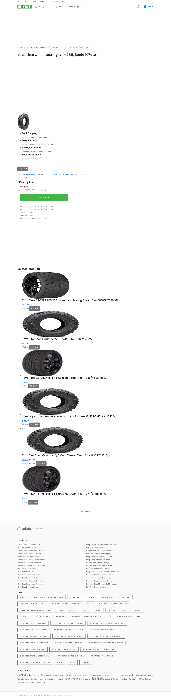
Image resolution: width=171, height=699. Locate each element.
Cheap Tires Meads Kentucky (98, 578)
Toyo (77, 174)
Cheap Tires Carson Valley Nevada (31, 560)
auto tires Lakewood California (48, 597)
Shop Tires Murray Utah (102, 656)
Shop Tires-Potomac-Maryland (68, 630)
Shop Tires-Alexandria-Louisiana (87, 617)
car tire (75, 675)
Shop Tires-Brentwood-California (124, 617)
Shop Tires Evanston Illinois (32, 649)
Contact (42, 1)
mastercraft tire (147, 675)
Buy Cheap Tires (108, 597)
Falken (80, 675)
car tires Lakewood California (66, 604)
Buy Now (23, 168)
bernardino (75, 597)
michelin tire (28, 679)
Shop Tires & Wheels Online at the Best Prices (44, 695)
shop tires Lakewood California (70, 656)
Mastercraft (137, 675)
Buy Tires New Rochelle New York (30, 581)
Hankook (94, 675)
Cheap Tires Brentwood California (31, 566)
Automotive (29, 47)
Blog (34, 1)
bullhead (91, 597)
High (99, 675)
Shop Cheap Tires (42, 617)
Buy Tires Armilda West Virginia (98, 553)
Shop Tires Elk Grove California (29, 578)
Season (115, 678)
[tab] (88, 177)
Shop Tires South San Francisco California (103, 544)
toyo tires (83, 174)
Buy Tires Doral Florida (95, 547)
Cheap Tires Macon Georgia (97, 563)
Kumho (118, 675)
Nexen (36, 679)
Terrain (132, 679)
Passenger (60, 679)
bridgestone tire (59, 675)
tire (138, 678)
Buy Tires (126, 597)
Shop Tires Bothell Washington (34, 643)
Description (28, 177)
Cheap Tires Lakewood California (30, 550)
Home (19, 1)
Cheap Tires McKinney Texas (29, 553)
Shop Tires (60, 617)
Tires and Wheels (42, 47)
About (27, 1)
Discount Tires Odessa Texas (98, 569)
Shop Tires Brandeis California (98, 560)
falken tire (87, 675)
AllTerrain (37, 675)
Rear (109, 679)
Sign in (150, 7)
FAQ (63, 1)
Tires (72, 174)
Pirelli (82, 679)
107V (47, 174)
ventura (85, 662)
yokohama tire (41, 682)
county (72, 610)
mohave (125, 610)
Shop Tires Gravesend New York (99, 557)
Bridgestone (50, 675)
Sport (126, 679)
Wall (26, 682)
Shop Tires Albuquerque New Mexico (106, 636)
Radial (97, 678)
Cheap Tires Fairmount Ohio (28, 544)
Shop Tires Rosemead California (30, 584)
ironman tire (111, 675)
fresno (98, 610)
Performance (72, 678)
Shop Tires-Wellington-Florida (69, 636)
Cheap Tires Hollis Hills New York (99, 566)
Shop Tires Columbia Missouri (68, 643)
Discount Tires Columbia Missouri (99, 575)
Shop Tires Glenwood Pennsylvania (98, 649)
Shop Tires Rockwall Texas (27, 547)
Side (122, 679)
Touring (148, 679)
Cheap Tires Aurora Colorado (29, 563)
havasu (111, 610)
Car (70, 675)
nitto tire (53, 679)
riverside (24, 617)
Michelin (20, 679)
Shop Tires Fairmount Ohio (64, 649)
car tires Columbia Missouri (32, 604)
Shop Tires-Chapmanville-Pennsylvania (107, 623)
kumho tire (124, 675)
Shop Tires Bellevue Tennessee (29, 572)
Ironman (103, 675)
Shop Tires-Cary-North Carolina (68, 623)
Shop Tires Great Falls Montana (34, 656)
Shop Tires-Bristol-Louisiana (33, 623)
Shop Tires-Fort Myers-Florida (34, 630)
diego (85, 610)
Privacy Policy (53, 1)
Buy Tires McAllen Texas (27, 569)
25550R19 (53, 174)
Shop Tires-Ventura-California (34, 636)
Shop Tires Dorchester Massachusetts (105, 643)
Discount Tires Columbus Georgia (100, 581)
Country (60, 174)
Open (67, 174)
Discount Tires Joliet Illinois (28, 557)
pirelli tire (88, 679)
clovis (60, 610)
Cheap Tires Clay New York (28, 575)
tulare (60, 662)
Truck (22, 682)
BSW (67, 675)
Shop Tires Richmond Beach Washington (102, 572)
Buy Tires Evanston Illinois (96, 587)
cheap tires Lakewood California (35, 610)
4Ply (18, 675)
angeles (23, 597)
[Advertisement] (85, 28)
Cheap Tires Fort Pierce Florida (98, 550)
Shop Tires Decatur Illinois (27, 587)
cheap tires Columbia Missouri (113, 604)
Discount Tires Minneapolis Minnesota (101, 584)
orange (138, 610)
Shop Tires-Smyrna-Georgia (102, 630)
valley (72, 662)
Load (131, 675)
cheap (89, 604)
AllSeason (26, 675)
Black (43, 675)
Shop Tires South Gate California (35, 662)
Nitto (48, 679)
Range (104, 679)
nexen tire (42, 679)
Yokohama (32, 682)
